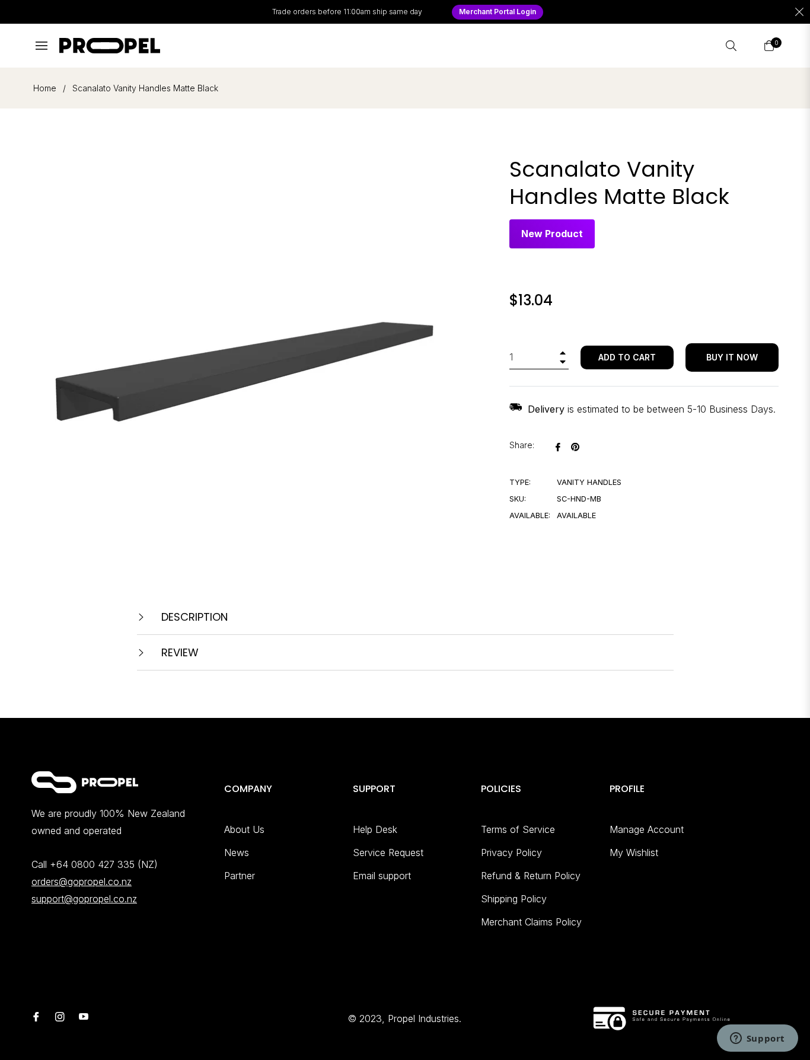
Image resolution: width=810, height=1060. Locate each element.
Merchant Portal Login (497, 11)
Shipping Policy (514, 899)
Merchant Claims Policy (531, 922)
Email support (382, 876)
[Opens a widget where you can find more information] (757, 1039)
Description (193, 616)
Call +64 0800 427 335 (83, 864)
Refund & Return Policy (531, 876)
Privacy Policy (511, 852)
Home (44, 88)
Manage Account (647, 829)
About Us (244, 829)
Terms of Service (518, 829)
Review (178, 652)
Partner (239, 876)
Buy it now (732, 357)
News (236, 852)
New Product (552, 234)
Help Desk (375, 829)
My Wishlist (634, 852)
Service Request (388, 852)
